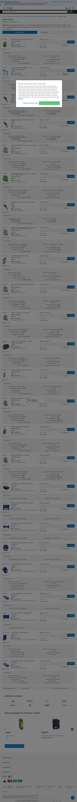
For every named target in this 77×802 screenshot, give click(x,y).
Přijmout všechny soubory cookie (49, 103)
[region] (39, 93)
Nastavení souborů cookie (30, 103)
